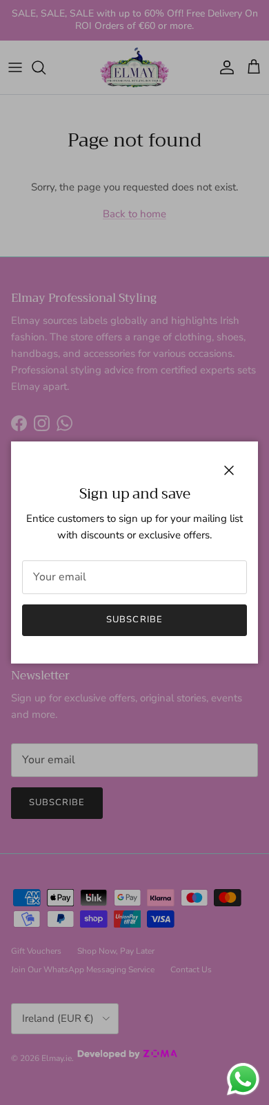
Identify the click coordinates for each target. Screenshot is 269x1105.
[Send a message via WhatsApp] (243, 1079)
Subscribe (134, 619)
